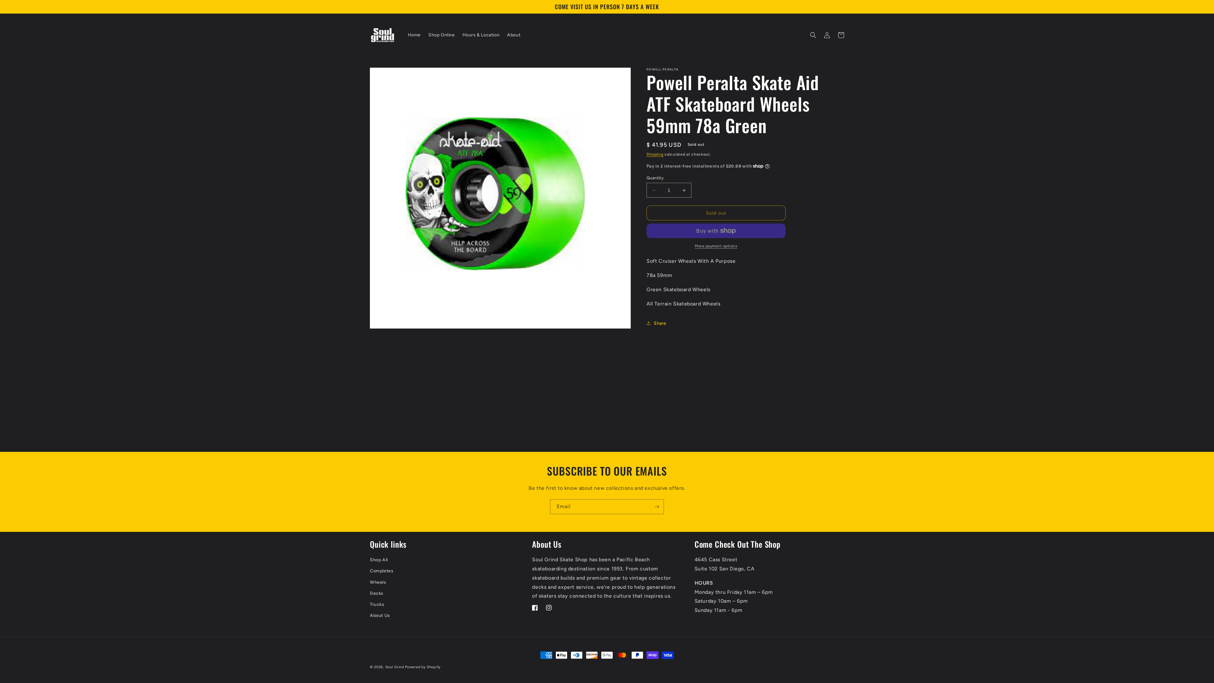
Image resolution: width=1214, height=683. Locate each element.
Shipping (655, 154)
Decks (376, 593)
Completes (381, 571)
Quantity (655, 177)
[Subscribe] (657, 506)
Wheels (378, 582)
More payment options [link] (716, 246)
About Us (380, 615)
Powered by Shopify (423, 667)
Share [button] (660, 323)
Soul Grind (395, 667)
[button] (813, 35)
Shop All (379, 560)
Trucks (377, 604)
